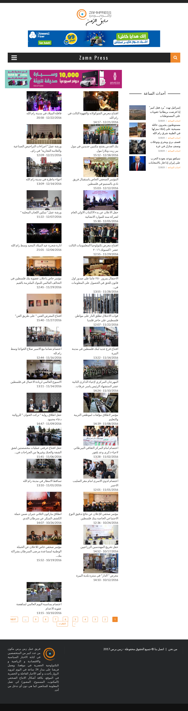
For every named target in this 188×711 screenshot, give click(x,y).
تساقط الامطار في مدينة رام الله (42, 480)
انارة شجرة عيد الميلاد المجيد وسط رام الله (36, 245)
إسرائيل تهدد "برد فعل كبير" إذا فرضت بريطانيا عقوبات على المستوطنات (164, 111)
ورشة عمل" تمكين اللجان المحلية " (41, 212)
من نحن (172, 649)
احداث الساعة (174, 120)
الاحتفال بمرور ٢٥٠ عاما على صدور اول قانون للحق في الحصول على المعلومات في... (94, 282)
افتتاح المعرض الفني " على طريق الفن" (38, 315)
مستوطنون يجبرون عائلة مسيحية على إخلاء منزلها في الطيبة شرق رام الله (166, 129)
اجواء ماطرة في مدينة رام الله (44, 179)
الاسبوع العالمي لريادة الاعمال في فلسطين (36, 381)
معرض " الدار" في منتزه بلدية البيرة (97, 575)
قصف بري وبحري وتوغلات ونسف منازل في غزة (165, 144)
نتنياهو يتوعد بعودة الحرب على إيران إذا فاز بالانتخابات (164, 160)
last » (62, 623)
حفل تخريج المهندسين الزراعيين (99, 546)
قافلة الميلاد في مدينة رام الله (44, 113)
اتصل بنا (159, 649)
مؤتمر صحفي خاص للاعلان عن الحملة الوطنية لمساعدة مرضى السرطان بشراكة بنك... (36, 551)
